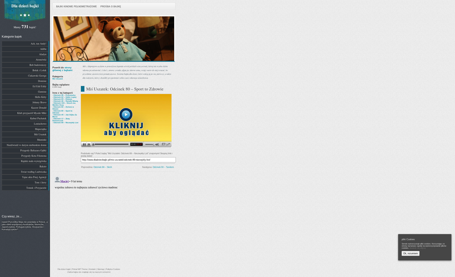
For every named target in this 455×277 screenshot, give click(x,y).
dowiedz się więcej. (418, 248)
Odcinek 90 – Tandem (163, 167)
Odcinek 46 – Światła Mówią (65, 101)
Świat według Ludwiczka (33, 171)
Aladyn (42, 54)
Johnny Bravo (39, 102)
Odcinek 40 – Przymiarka (64, 95)
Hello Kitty (40, 97)
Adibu (43, 49)
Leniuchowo (40, 123)
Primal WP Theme (79, 269)
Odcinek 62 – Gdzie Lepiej (64, 97)
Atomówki (41, 59)
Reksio (43, 166)
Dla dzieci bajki (25, 6)
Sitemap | (101, 269)
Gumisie (42, 91)
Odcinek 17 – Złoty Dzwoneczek (61, 120)
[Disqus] (113, 219)
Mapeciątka (40, 129)
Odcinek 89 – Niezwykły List (65, 123)
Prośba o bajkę (110, 6)
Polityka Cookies (113, 269)
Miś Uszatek (40, 134)
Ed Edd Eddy (39, 86)
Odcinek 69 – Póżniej (62, 99)
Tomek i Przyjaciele (36, 187)
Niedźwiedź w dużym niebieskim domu (26, 145)
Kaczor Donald (38, 107)
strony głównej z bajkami (62, 69)
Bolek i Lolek (39, 70)
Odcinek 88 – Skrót (102, 167)
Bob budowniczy (38, 65)
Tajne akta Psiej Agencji (34, 177)
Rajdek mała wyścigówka (33, 161)
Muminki (41, 139)
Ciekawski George (37, 75)
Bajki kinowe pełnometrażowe (76, 6)
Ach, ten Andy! (38, 43)
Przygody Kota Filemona (33, 155)
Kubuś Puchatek (38, 118)
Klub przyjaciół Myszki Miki (31, 113)
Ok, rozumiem (410, 253)
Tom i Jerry (40, 182)
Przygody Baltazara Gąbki (33, 150)
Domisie (42, 81)
